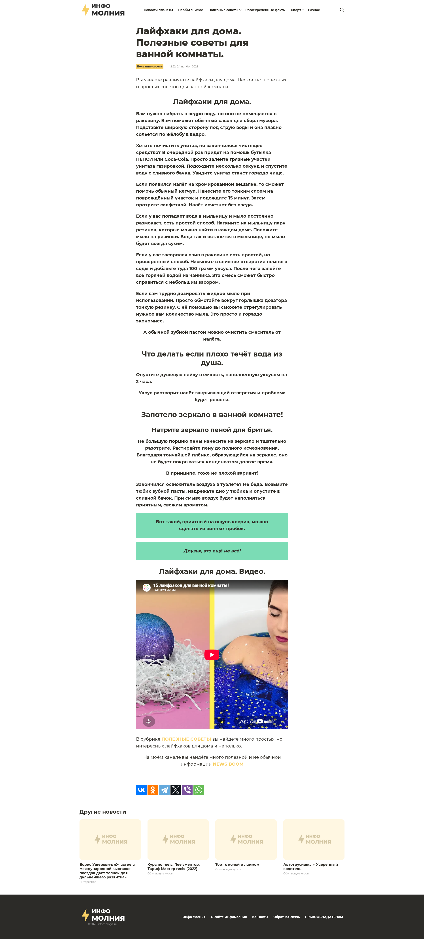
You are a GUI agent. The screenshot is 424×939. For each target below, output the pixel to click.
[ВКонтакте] (141, 790)
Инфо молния (194, 917)
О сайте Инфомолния (229, 917)
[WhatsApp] (198, 790)
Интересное (88, 881)
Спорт (296, 10)
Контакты (260, 917)
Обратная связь (286, 917)
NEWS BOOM (228, 764)
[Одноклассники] (153, 790)
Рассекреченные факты (265, 10)
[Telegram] (164, 790)
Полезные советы (223, 10)
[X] (175, 790)
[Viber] (187, 790)
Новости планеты (158, 10)
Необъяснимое (190, 10)
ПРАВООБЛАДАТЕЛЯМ (324, 917)
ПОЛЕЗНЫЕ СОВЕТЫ (186, 739)
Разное (314, 10)
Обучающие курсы (160, 873)
